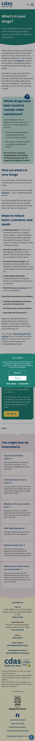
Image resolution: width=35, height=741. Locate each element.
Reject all (17, 373)
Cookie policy (24, 383)
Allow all (17, 378)
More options (11, 383)
